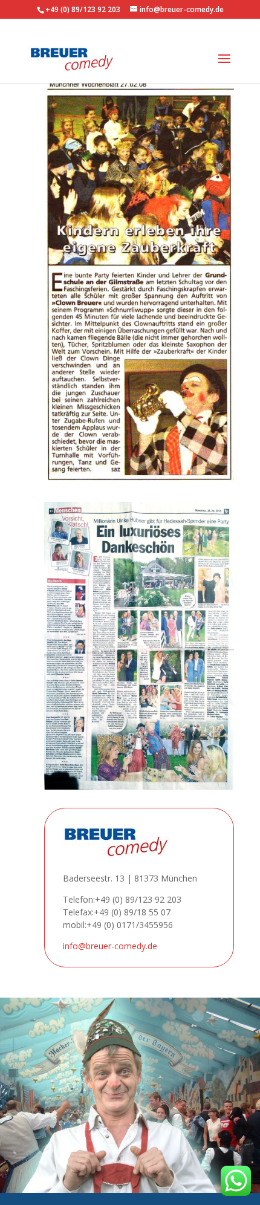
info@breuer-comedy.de (110, 946)
